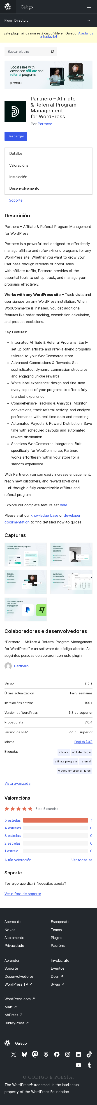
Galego (21, 1043)
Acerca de (13, 921)
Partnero (45, 124)
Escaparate (60, 921)
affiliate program (66, 761)
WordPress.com (20, 999)
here (63, 505)
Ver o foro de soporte (23, 893)
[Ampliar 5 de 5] (40, 603)
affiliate (64, 752)
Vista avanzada (17, 783)
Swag (58, 984)
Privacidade (14, 945)
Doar (57, 976)
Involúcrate (60, 960)
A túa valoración (18, 860)
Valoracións (18, 165)
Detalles (16, 153)
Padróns (58, 945)
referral (86, 761)
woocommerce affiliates (74, 770)
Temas (56, 930)
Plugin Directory (16, 20)
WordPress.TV (19, 984)
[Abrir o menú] (90, 7)
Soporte (16, 200)
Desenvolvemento (24, 188)
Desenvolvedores (19, 976)
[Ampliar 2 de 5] (86, 548)
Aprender (12, 960)
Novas (10, 930)
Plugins (56, 937)
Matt (11, 1007)
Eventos (58, 968)
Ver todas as (81, 860)
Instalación (18, 177)
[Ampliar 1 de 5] (40, 548)
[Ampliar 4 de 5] (86, 576)
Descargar (15, 136)
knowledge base (44, 515)
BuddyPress (17, 1023)
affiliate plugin (81, 752)
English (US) (83, 742)
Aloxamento (14, 937)
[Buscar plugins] (52, 51)
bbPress (14, 1015)
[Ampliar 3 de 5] (40, 576)
